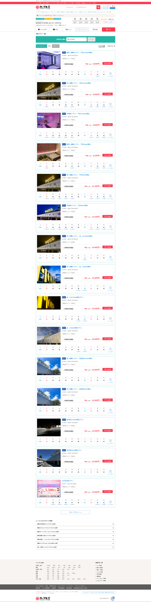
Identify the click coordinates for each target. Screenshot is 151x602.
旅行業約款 (69, 588)
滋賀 (63, 573)
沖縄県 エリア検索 (65, 12)
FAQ (46, 586)
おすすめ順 (102, 46)
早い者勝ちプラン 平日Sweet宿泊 (78, 175)
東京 (48, 567)
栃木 (74, 567)
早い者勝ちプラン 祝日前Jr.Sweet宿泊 (79, 358)
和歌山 (73, 573)
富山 (53, 569)
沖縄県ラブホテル (74, 12)
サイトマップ (61, 586)
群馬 (79, 567)
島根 (63, 575)
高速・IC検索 (63, 3)
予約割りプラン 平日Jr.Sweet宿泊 (78, 114)
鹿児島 (78, 579)
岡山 (48, 575)
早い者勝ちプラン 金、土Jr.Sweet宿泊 (79, 236)
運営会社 (38, 588)
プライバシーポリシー (80, 586)
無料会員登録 (105, 8)
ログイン (112, 8)
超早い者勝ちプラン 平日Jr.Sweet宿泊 (79, 52)
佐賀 (68, 579)
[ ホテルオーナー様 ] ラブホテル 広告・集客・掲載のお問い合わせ (98, 592)
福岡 (48, 579)
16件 (112, 19)
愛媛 (58, 577)
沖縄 (84, 579)
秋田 (69, 565)
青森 (54, 565)
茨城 (69, 567)
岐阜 (58, 571)
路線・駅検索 (46, 3)
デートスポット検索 (54, 3)
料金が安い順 (111, 46)
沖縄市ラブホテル (83, 12)
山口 (68, 575)
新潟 (48, 569)
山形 (74, 565)
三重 (63, 571)
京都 (58, 573)
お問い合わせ (52, 586)
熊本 (63, 579)
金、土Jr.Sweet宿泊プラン (75, 297)
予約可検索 (77, 3)
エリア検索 (39, 3)
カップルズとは (39, 586)
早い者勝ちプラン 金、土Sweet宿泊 (79, 266)
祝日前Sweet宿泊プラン (74, 450)
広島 (53, 575)
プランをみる (107, 63)
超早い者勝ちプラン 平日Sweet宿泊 (79, 144)
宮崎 (73, 579)
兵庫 (53, 573)
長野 (73, 569)
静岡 (53, 571)
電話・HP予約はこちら (75, 512)
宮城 (64, 565)
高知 (63, 577)
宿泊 (49, 46)
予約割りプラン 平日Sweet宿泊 (77, 205)
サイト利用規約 (46, 588)
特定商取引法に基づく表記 (80, 588)
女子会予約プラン (68, 481)
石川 (58, 569)
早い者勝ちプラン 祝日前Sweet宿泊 (79, 389)
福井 (63, 569)
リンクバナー (69, 586)
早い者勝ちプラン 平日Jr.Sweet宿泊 (79, 83)
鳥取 (58, 575)
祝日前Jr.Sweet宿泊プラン (75, 419)
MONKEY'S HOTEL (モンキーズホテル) (96, 12)
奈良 (68, 573)
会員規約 (54, 588)
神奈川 (53, 567)
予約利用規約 (61, 588)
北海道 (48, 565)
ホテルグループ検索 (91, 3)
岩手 (59, 565)
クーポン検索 (70, 3)
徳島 (48, 577)
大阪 (48, 573)
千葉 (64, 567)
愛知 (48, 571)
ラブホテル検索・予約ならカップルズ (45, 12)
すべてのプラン (41, 46)
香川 (53, 577)
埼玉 (59, 567)
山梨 (68, 569)
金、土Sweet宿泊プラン (74, 328)
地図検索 (83, 3)
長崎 (58, 579)
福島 (79, 565)
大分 (53, 579)
